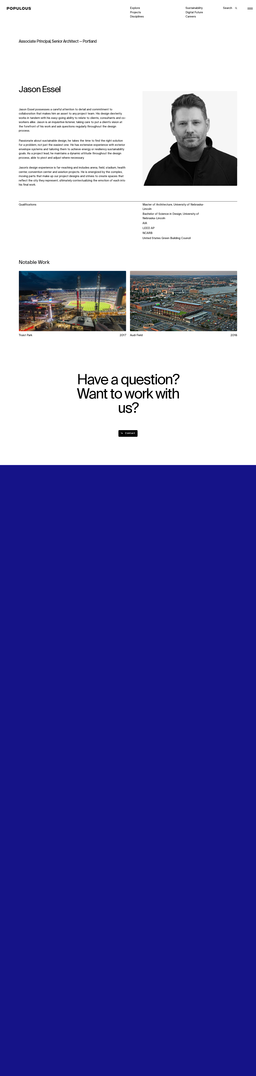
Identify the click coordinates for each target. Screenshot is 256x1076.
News (133, 541)
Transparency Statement (146, 1061)
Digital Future (194, 12)
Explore (135, 8)
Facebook (192, 536)
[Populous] (20, 8)
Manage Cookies (196, 1061)
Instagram (221, 532)
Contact (135, 545)
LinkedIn (191, 532)
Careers (191, 16)
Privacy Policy (27, 1061)
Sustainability (194, 8)
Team (77, 536)
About (78, 532)
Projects (135, 12)
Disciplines (137, 16)
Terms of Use (83, 1061)
